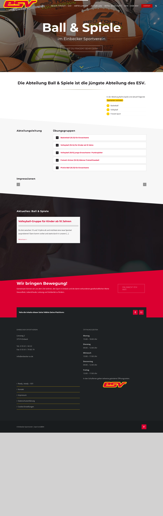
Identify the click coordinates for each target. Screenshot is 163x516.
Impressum (22, 395)
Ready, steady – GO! (25, 383)
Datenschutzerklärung (26, 401)
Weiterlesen (22, 239)
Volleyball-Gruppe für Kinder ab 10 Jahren (44, 221)
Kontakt (21, 389)
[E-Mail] (141, 312)
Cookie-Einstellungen (26, 406)
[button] (156, 5)
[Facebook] (135, 312)
